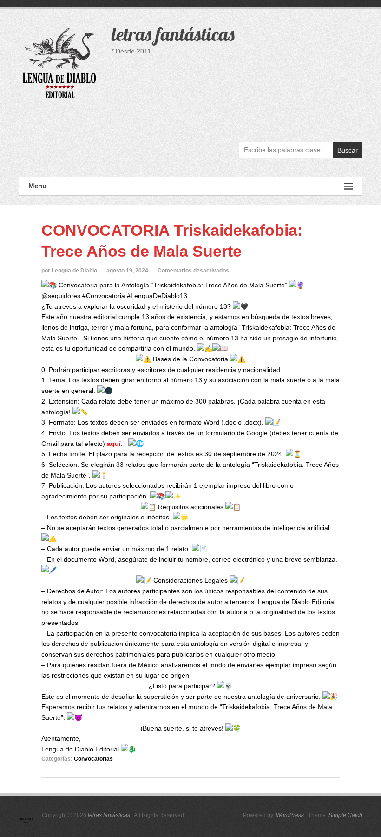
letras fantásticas (173, 34)
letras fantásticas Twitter (334, 120)
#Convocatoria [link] (103, 295)
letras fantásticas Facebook (314, 120)
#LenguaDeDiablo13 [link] (157, 295)
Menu (37, 186)
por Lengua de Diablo (69, 270)
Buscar (347, 150)
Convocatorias (93, 759)
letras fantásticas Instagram (354, 120)
